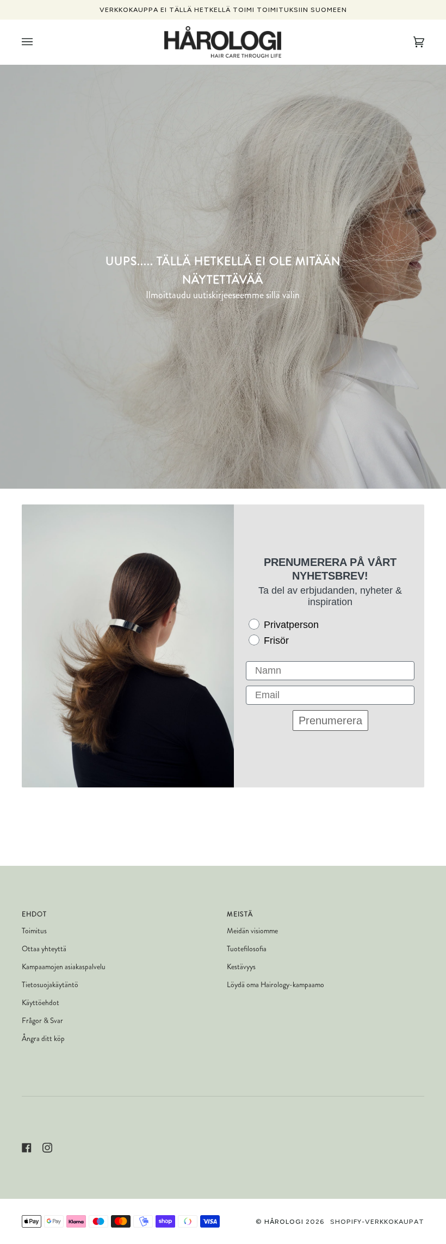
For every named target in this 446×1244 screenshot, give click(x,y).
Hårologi (283, 1221)
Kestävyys (241, 967)
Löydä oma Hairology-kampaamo (275, 985)
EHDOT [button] (34, 914)
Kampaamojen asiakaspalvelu (64, 967)
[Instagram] (47, 1148)
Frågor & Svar (42, 1020)
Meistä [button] (240, 914)
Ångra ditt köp (43, 1038)
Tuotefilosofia (247, 949)
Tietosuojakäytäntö (50, 985)
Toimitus (34, 931)
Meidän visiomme (252, 931)
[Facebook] (27, 1148)
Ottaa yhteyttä (44, 949)
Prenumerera (330, 720)
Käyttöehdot (40, 1002)
